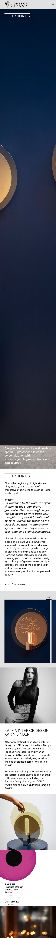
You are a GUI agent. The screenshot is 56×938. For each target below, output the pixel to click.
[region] (28, 633)
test (49, 597)
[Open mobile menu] (52, 4)
